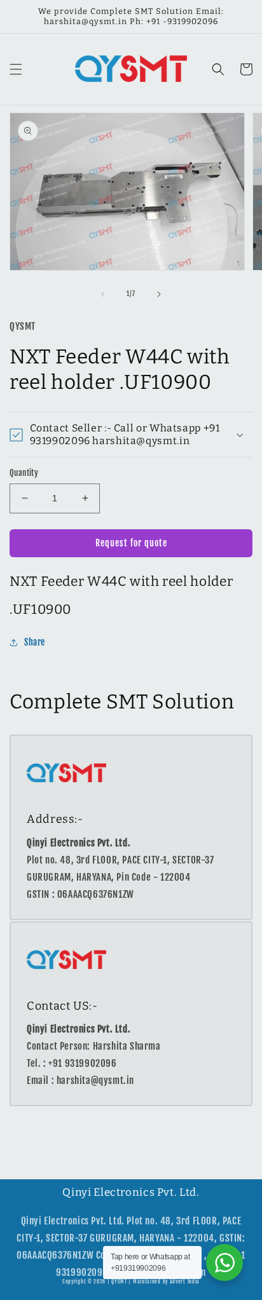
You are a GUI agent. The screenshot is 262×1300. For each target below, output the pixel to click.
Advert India (185, 1281)
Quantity (24, 473)
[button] (16, 69)
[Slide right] (159, 294)
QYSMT (119, 1281)
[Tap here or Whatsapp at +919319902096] (224, 1262)
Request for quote (131, 543)
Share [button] (34, 642)
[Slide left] (103, 294)
